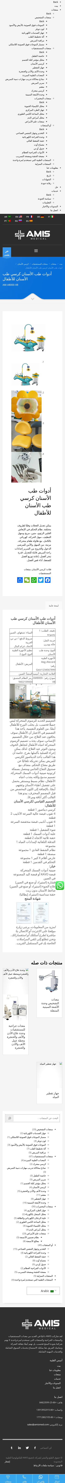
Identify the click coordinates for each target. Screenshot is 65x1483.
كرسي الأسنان (38, 569)
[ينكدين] (19, 1447)
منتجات (57, 1374)
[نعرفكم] (11, 1447)
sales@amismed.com (38, 1424)
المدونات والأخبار (53, 1383)
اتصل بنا (57, 1387)
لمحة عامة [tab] (54, 605)
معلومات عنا (55, 1370)
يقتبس (6, 252)
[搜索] (9, 1118)
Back (55, 2)
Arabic (45, 1291)
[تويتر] (27, 1447)
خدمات (57, 1378)
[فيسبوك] (35, 1447)
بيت (59, 1365)
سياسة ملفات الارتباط (43, 1465)
